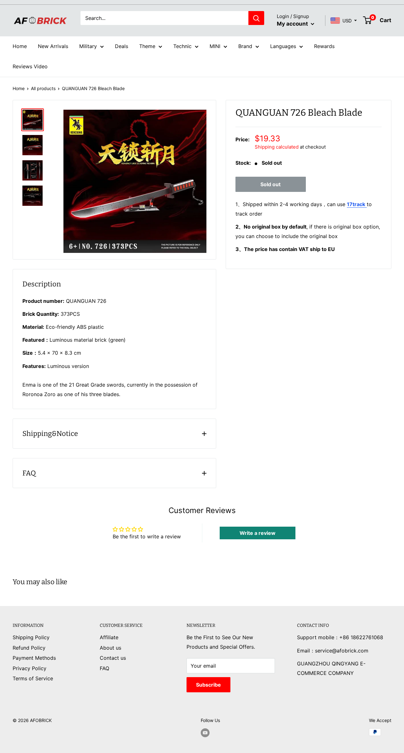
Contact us (113, 658)
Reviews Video (30, 66)
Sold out (270, 184)
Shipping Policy (31, 637)
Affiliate (109, 637)
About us (110, 648)
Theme (147, 46)
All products (43, 88)
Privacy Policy (29, 668)
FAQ (104, 668)
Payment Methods (34, 658)
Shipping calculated (277, 147)
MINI (215, 46)
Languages (283, 46)
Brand (245, 46)
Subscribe (208, 685)
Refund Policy (29, 648)
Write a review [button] (258, 533)
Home (20, 46)
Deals (121, 46)
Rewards (324, 46)
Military (88, 46)
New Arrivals (53, 46)
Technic (182, 46)
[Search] (256, 18)
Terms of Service (33, 678)
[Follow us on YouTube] (205, 732)
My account (293, 24)
